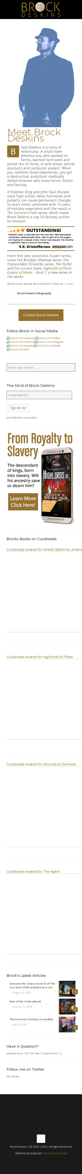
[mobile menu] (76, 8)
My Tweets (13, 1076)
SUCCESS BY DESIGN (55, 1153)
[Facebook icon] (36, 1160)
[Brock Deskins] (41, 9)
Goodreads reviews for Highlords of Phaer (40, 657)
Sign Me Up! (18, 408)
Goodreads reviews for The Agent (33, 871)
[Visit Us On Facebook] (21, 338)
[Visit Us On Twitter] (47, 338)
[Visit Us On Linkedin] (47, 345)
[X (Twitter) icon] (41, 1160)
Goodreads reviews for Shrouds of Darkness (41, 764)
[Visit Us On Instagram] (48, 342)
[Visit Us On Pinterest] (20, 342)
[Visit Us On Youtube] (20, 345)
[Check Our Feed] (18, 349)
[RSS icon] (45, 1160)
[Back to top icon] (41, 1139)
